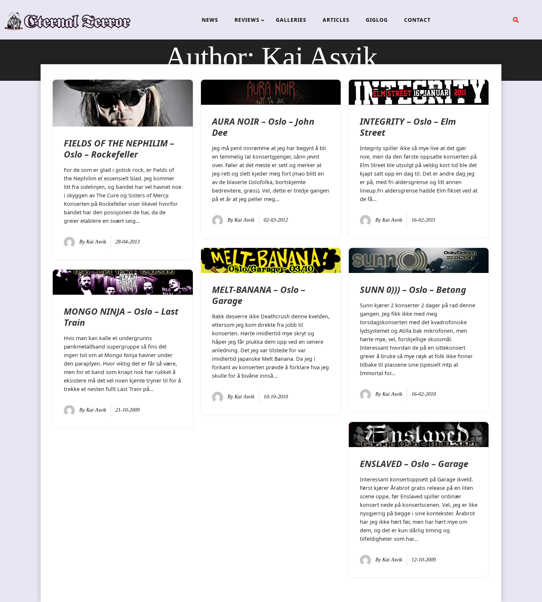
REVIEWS (247, 19)
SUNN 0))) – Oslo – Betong (413, 289)
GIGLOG (377, 19)
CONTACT (417, 19)
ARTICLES (336, 19)
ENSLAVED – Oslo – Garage (414, 463)
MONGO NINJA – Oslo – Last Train (121, 316)
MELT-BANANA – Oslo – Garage (258, 295)
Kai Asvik (96, 242)
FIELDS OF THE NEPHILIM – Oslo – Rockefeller (119, 148)
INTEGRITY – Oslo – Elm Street (408, 126)
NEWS (210, 19)
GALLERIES (291, 19)
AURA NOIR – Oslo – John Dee (263, 126)
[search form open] (516, 20)
